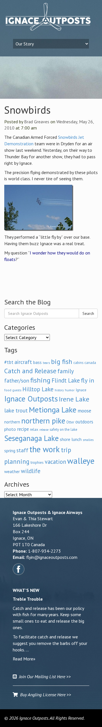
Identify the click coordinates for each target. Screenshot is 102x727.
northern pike (43, 420)
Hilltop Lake (38, 389)
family (66, 371)
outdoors (84, 422)
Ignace (81, 389)
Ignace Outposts (31, 398)
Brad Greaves (36, 121)
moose (84, 410)
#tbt (8, 362)
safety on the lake (63, 429)
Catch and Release (30, 370)
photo (10, 429)
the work (44, 449)
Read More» (24, 659)
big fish (61, 361)
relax (34, 429)
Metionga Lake (52, 410)
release (43, 430)
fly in (87, 380)
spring (9, 450)
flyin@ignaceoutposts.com (51, 557)
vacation (55, 461)
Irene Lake (74, 399)
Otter (70, 422)
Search (88, 313)
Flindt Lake (66, 380)
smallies (88, 440)
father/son (16, 380)
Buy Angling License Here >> (44, 694)
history (59, 390)
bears (46, 363)
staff (22, 450)
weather (12, 471)
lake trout (16, 410)
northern (12, 422)
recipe (23, 429)
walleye (80, 460)
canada (90, 362)
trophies (37, 462)
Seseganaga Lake (31, 438)
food (7, 390)
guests (16, 390)
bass (37, 362)
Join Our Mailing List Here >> (44, 676)
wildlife (31, 471)
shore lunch (71, 439)
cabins (78, 362)
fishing (40, 380)
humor (70, 390)
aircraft (23, 361)
